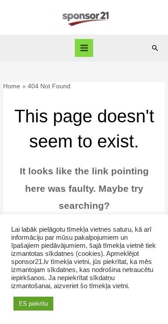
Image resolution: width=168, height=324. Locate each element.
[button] (155, 48)
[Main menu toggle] (84, 48)
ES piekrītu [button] (33, 303)
